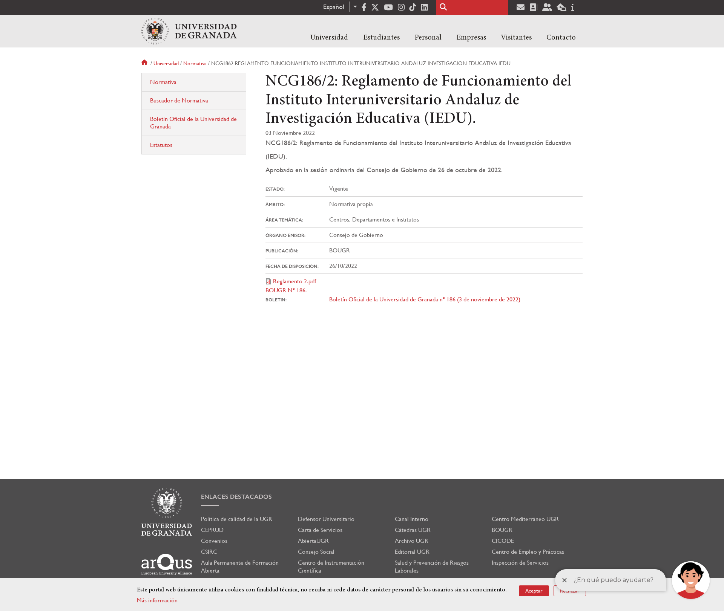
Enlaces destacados (236, 496)
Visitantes (516, 37)
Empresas (471, 37)
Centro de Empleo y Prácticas (528, 551)
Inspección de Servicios (520, 562)
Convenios (214, 540)
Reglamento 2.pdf (294, 281)
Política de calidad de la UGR (236, 518)
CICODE (503, 540)
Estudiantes (381, 37)
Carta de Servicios (320, 529)
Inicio (145, 63)
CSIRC (209, 551)
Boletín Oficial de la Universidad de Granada (193, 122)
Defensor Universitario (326, 518)
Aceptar (534, 591)
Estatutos (161, 144)
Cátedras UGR (413, 529)
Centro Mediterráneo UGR (525, 518)
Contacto (561, 37)
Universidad (329, 37)
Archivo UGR (411, 540)
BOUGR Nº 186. (286, 290)
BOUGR (502, 529)
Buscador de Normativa (179, 100)
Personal (428, 37)
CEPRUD (212, 529)
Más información (157, 600)
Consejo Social (316, 551)
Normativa (195, 63)
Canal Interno (411, 518)
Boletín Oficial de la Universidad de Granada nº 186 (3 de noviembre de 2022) (424, 299)
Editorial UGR (412, 551)
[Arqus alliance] (166, 564)
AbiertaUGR (313, 540)
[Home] (189, 31)
